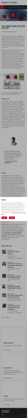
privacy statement (16, 212)
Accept (11, 217)
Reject (4, 217)
